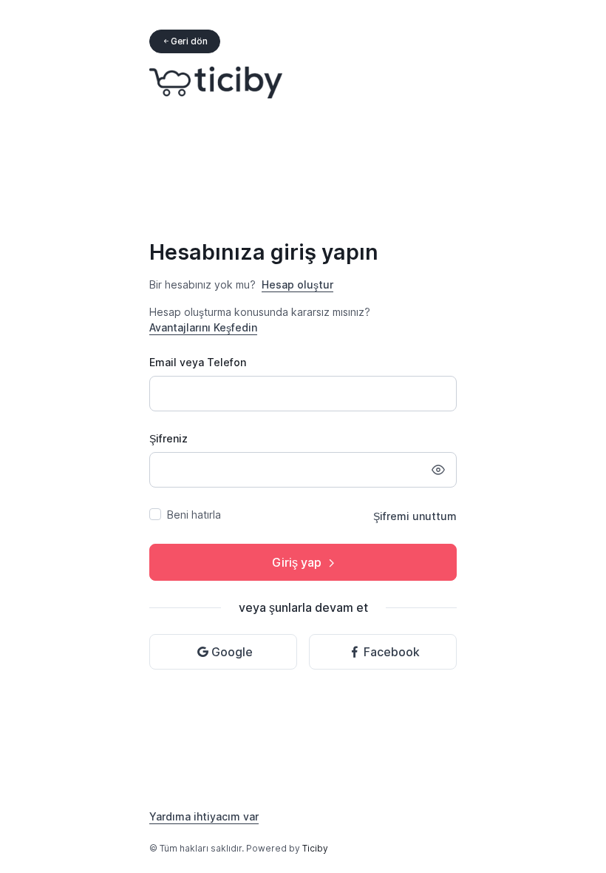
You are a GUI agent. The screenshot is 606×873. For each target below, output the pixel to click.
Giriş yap (296, 562)
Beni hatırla (194, 514)
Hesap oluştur (297, 284)
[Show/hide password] (438, 470)
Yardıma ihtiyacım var (204, 816)
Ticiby (315, 848)
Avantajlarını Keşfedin (203, 327)
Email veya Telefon (197, 362)
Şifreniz (168, 438)
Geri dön (189, 41)
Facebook (392, 651)
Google (232, 651)
